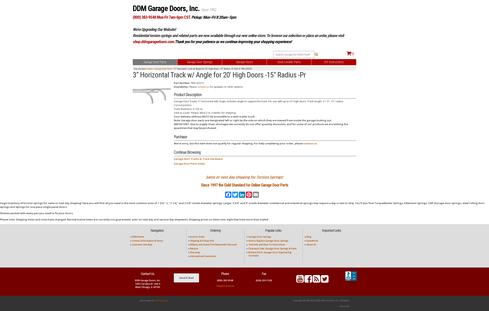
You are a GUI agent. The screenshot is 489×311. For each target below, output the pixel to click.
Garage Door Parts (163, 69)
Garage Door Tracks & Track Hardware (198, 159)
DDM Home (138, 236)
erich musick (161, 300)
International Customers (203, 256)
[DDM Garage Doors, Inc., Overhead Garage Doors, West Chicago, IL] (351, 281)
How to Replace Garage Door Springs (268, 240)
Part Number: (182, 83)
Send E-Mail (186, 278)
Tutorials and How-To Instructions (266, 244)
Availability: (181, 86)
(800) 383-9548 (225, 280)
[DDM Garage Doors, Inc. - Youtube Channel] (300, 281)
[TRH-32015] (152, 94)
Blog (308, 236)
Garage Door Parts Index (189, 163)
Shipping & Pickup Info (202, 240)
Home (149, 69)
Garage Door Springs (259, 236)
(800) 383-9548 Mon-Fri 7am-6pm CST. (162, 17)
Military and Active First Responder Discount (213, 244)
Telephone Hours (225, 285)
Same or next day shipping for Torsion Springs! (244, 177)
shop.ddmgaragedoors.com (153, 41)
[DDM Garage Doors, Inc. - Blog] (316, 281)
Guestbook (312, 240)
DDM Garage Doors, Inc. (167, 8)
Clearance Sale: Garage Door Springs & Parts (272, 248)
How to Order (197, 236)
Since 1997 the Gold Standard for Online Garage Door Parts (244, 185)
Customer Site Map (142, 244)
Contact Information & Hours (147, 240)
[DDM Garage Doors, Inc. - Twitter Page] (325, 281)
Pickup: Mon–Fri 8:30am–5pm (213, 17)
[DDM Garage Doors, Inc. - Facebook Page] (308, 281)
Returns (194, 248)
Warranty (195, 252)
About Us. (311, 244)
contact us (203, 86)
